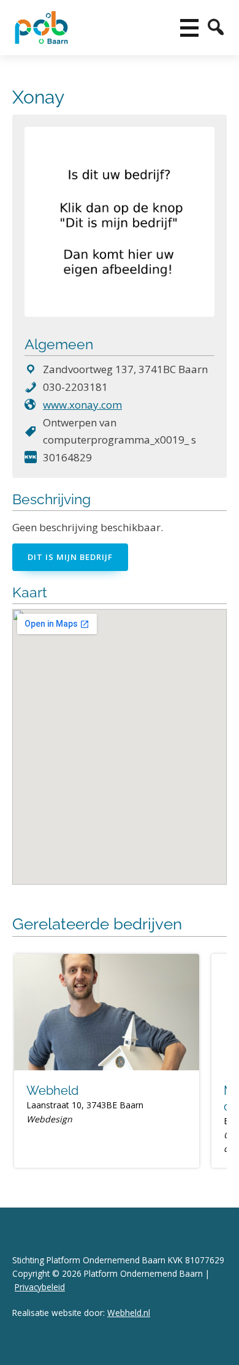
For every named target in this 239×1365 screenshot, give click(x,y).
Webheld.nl (128, 1312)
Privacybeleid (40, 1287)
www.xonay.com (82, 405)
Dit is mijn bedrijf (70, 556)
